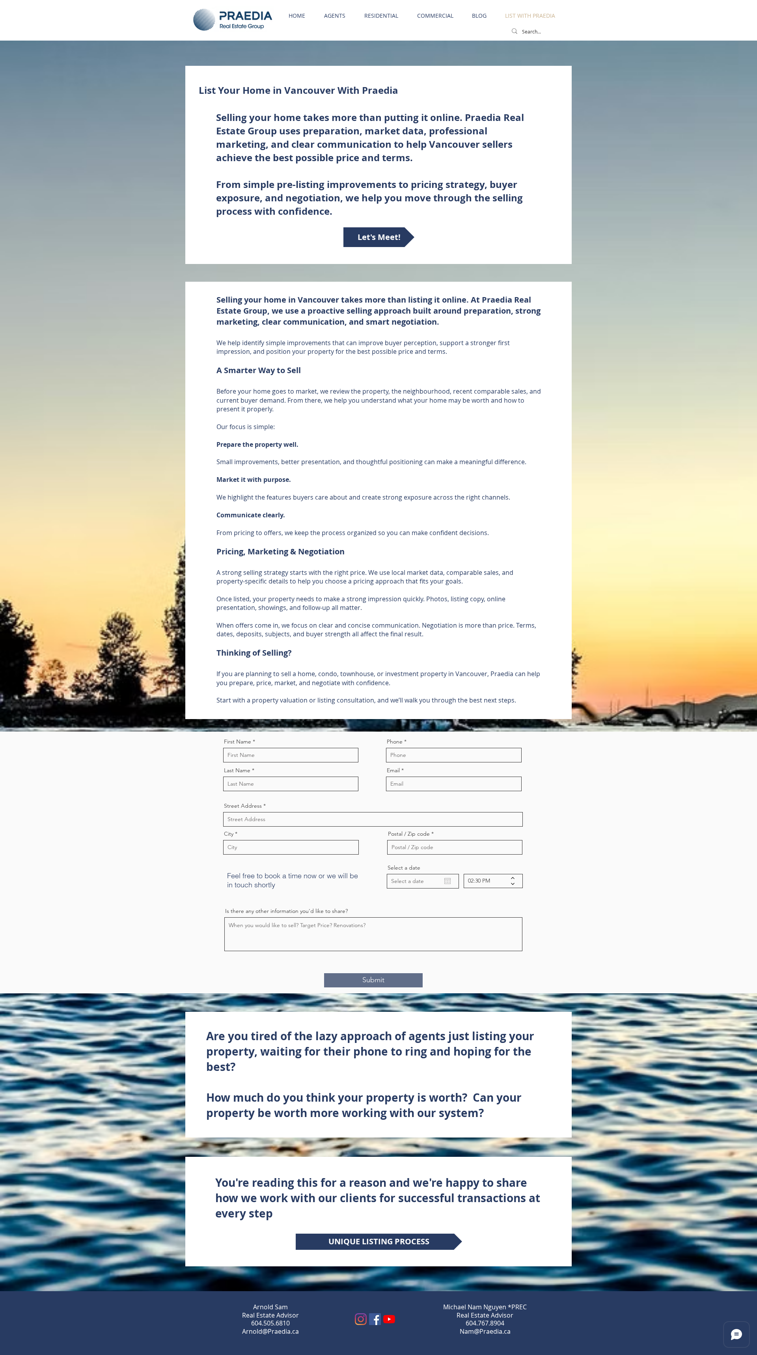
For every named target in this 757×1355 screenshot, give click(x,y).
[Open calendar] (447, 881)
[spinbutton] (487, 881)
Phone (395, 741)
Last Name (237, 770)
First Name (237, 741)
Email (393, 770)
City (228, 833)
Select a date (404, 867)
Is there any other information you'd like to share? (286, 911)
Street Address (243, 806)
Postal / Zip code (409, 833)
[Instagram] (361, 1319)
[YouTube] (389, 1319)
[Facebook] (375, 1319)
